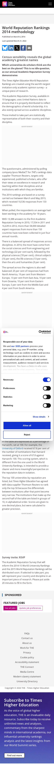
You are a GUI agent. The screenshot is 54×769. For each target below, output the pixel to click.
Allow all (27, 425)
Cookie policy (27, 657)
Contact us (27, 638)
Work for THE (27, 647)
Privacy (27, 652)
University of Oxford (12, 448)
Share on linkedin (11, 48)
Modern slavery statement (27, 676)
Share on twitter (17, 48)
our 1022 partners (20, 346)
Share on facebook (23, 48)
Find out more (14, 755)
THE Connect (27, 666)
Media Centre (27, 671)
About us (27, 643)
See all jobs (10, 608)
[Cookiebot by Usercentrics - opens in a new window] (39, 332)
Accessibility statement (27, 662)
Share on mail (29, 48)
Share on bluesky (5, 48)
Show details (39, 417)
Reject (27, 434)
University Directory (27, 681)
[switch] (47, 388)
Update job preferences (30, 608)
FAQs (27, 633)
